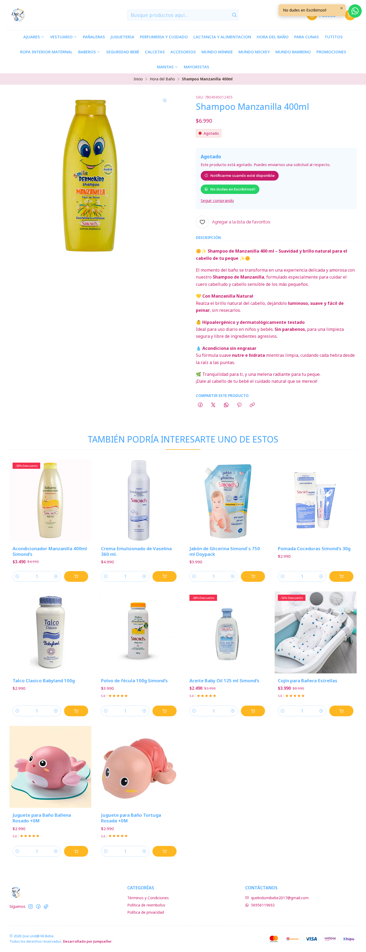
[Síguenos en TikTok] (46, 906)
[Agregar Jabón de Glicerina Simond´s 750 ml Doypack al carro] (253, 576)
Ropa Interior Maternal (46, 51)
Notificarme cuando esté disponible (242, 175)
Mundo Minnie (217, 51)
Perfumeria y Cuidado (164, 36)
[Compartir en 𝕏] (213, 405)
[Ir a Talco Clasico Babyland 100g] (50, 632)
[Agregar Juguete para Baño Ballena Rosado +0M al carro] (76, 851)
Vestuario (61, 36)
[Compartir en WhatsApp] (226, 405)
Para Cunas (306, 36)
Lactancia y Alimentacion (222, 36)
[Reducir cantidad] (17, 576)
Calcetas (155, 51)
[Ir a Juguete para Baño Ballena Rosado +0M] (50, 767)
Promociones (331, 51)
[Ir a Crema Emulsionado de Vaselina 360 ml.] (139, 500)
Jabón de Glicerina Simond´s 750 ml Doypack (224, 551)
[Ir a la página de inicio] (18, 15)
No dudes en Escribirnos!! (232, 189)
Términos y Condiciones (148, 897)
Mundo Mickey (254, 51)
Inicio (138, 79)
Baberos (87, 51)
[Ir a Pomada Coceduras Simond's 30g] (316, 500)
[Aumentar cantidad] (56, 576)
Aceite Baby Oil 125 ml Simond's (224, 680)
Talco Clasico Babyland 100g (44, 680)
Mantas (165, 66)
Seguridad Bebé (122, 51)
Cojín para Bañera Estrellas (307, 680)
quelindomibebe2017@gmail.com (280, 897)
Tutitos (333, 36)
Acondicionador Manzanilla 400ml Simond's (50, 551)
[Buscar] (234, 15)
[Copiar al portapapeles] (252, 405)
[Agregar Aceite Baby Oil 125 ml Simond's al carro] (253, 711)
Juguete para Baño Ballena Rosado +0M (42, 818)
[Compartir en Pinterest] (239, 405)
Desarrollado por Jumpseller (87, 941)
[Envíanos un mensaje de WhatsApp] (355, 11)
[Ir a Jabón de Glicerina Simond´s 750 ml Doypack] (227, 500)
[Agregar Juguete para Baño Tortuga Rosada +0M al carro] (164, 851)
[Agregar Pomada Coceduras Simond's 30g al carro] (341, 576)
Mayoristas (196, 66)
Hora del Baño (273, 36)
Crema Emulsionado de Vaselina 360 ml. (136, 551)
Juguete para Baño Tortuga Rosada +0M (131, 818)
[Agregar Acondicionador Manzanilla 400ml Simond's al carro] (76, 576)
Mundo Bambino (293, 51)
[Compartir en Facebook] (200, 405)
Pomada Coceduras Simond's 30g (314, 548)
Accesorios (183, 51)
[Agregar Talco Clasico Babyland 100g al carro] (76, 711)
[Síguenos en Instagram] (30, 906)
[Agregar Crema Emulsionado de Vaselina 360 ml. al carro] (164, 576)
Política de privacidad (145, 912)
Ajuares (31, 36)
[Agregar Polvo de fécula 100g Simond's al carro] (164, 711)
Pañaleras (94, 36)
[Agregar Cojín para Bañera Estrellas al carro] (341, 711)
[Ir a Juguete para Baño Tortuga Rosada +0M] (139, 767)
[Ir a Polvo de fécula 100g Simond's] (139, 632)
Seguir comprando (217, 201)
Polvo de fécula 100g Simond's (134, 680)
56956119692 (263, 905)
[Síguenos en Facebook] (38, 906)
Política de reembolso (146, 905)
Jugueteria (122, 36)
